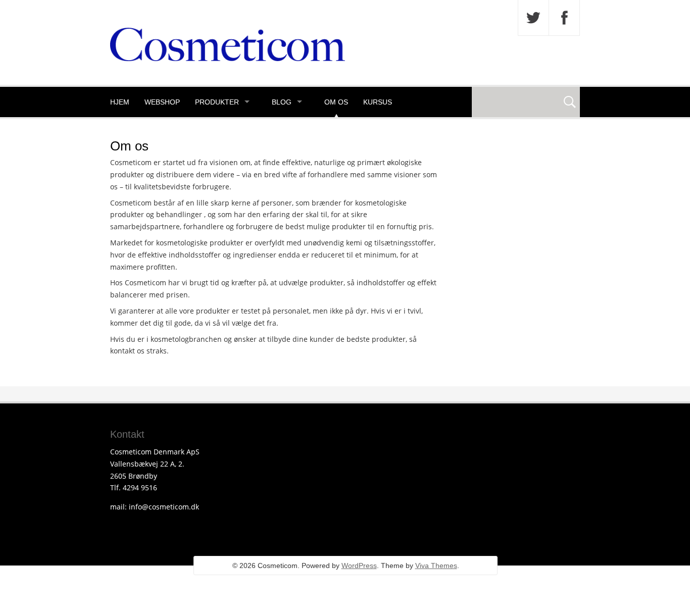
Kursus (377, 102)
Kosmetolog (135, 132)
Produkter (217, 102)
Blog (281, 102)
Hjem (119, 102)
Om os (336, 102)
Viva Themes (436, 565)
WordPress (359, 565)
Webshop (162, 102)
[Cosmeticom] (227, 58)
